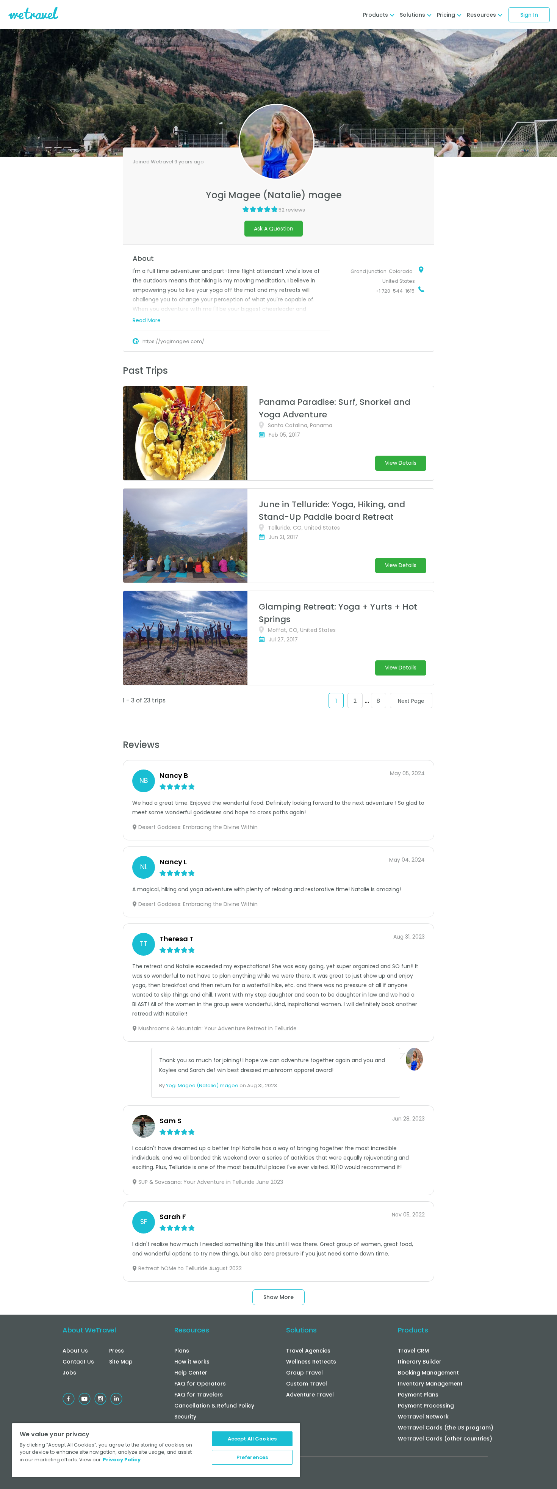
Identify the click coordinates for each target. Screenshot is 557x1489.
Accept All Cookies (252, 1438)
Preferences (252, 1457)
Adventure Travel (310, 1394)
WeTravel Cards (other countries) (445, 1438)
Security (185, 1416)
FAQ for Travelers (198, 1394)
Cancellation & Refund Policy (214, 1405)
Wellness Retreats (311, 1361)
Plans (181, 1350)
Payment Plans (418, 1394)
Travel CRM (413, 1350)
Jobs (69, 1372)
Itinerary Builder (419, 1361)
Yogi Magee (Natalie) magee (202, 1085)
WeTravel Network (423, 1416)
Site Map (121, 1361)
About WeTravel (89, 1330)
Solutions (301, 1330)
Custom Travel (306, 1383)
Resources (191, 1330)
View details (400, 463)
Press (116, 1350)
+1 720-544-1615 (395, 291)
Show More (278, 1297)
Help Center (190, 1372)
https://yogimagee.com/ (173, 341)
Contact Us (78, 1361)
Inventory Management (430, 1383)
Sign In (529, 15)
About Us (75, 1350)
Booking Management (428, 1372)
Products (413, 1330)
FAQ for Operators (200, 1383)
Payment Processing (426, 1405)
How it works (192, 1361)
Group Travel (304, 1372)
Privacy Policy (122, 1459)
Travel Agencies (308, 1350)
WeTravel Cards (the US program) (445, 1427)
